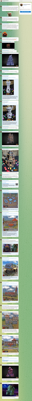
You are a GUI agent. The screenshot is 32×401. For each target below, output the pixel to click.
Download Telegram (26, 11)
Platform (28, 13)
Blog (24, 13)
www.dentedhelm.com (5, 128)
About (22, 13)
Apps (26, 13)
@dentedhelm (25, 5)
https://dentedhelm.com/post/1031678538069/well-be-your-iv (10, 191)
